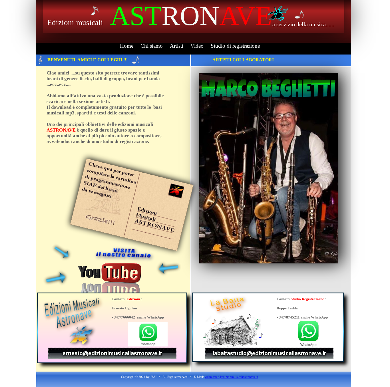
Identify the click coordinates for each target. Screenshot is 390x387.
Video (197, 46)
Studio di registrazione (235, 46)
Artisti (176, 46)
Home (126, 46)
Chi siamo (151, 46)
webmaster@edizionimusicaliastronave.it (231, 376)
